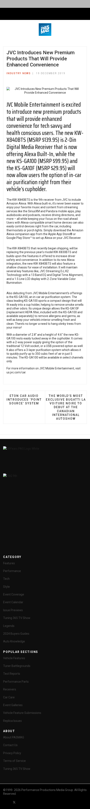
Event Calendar (13, 602)
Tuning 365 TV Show (16, 618)
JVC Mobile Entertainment (33, 104)
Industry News (18, 73)
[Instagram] (36, 802)
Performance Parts (16, 681)
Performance (12, 571)
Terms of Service (14, 760)
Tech (6, 578)
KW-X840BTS (21, 199)
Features (9, 563)
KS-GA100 (21, 297)
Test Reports (11, 673)
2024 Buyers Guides (16, 633)
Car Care (9, 697)
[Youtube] (21, 802)
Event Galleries (13, 705)
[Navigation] (4, 14)
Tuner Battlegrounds (16, 666)
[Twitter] (14, 802)
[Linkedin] (29, 802)
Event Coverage (13, 594)
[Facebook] (6, 802)
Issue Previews (13, 610)
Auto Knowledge (14, 641)
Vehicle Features (14, 658)
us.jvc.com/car (16, 372)
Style (6, 586)
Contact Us (10, 745)
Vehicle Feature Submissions (22, 713)
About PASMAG (13, 737)
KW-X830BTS (62, 252)
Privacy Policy (12, 753)
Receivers (9, 689)
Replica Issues (12, 720)
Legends (8, 626)
